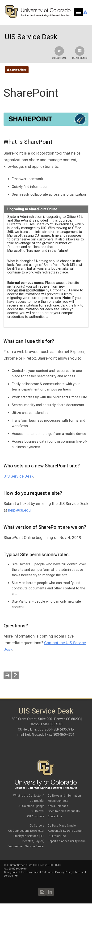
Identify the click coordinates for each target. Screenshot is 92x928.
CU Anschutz (35, 816)
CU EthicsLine (57, 836)
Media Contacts (58, 800)
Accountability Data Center (65, 830)
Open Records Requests (64, 811)
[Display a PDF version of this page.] (15, 675)
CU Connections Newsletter (26, 830)
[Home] (38, 16)
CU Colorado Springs (31, 806)
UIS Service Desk (18, 476)
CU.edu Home (59, 58)
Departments (79, 58)
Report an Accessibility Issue (67, 841)
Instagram (42, 892)
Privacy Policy (64, 872)
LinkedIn (50, 892)
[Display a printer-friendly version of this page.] (7, 675)
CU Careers (36, 825)
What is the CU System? (28, 795)
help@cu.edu (19, 510)
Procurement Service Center (26, 846)
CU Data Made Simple (62, 825)
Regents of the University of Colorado (30, 872)
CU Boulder (37, 800)
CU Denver (37, 811)
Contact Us (55, 816)
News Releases (58, 806)
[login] (16, 875)
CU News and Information (64, 795)
